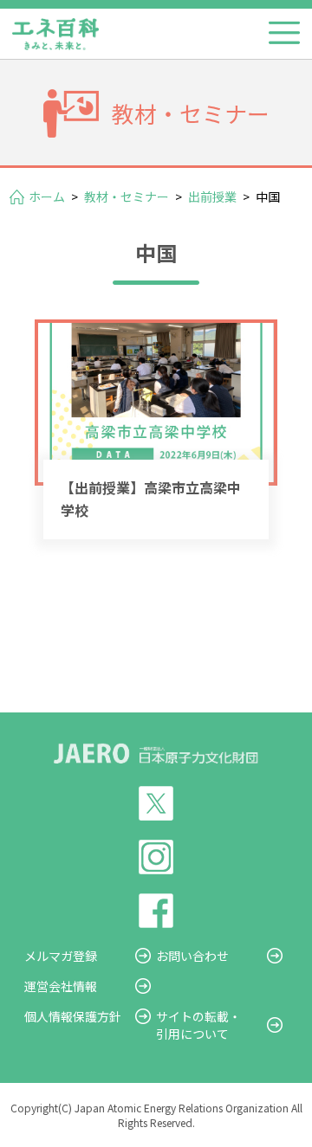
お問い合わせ (192, 955)
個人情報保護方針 (72, 1016)
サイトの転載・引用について (198, 1025)
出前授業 (212, 196)
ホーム (47, 196)
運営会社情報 (60, 986)
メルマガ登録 (60, 955)
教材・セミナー (126, 196)
